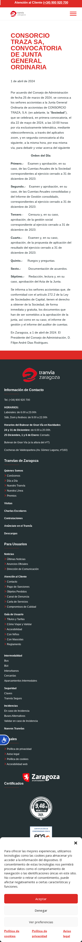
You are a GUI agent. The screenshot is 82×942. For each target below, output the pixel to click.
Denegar (41, 910)
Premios (11, 495)
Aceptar (41, 899)
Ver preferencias (41, 922)
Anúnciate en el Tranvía (18, 525)
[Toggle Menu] (73, 14)
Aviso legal (13, 754)
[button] (76, 842)
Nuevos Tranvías (14, 728)
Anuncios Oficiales (17, 564)
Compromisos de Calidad (21, 606)
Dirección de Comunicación (22, 569)
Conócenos (13, 475)
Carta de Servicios (17, 601)
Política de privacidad (19, 749)
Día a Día (12, 480)
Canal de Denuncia (18, 596)
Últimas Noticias (15, 559)
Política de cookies (17, 759)
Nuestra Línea (14, 490)
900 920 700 (59, 2)
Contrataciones (13, 518)
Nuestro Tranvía (15, 485)
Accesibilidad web (17, 764)
